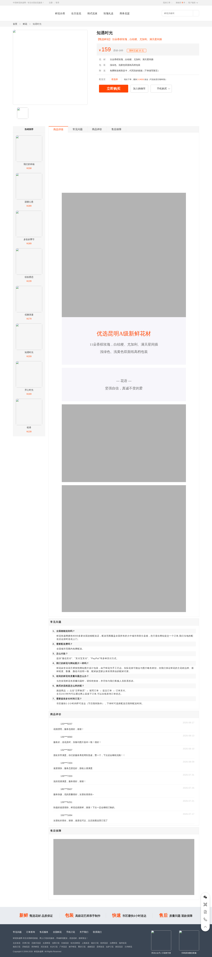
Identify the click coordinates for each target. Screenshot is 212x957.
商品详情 (58, 129)
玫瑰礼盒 (108, 13)
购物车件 (180, 3)
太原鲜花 (46, 943)
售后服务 (44, 932)
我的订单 (166, 3)
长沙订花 (54, 947)
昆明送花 (100, 947)
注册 (51, 3)
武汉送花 (44, 947)
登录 (57, 3)
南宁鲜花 (72, 947)
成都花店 (91, 947)
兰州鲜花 (128, 947)
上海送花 (85, 943)
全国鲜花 (57, 932)
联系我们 (97, 932)
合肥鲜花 (113, 943)
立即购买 (113, 88)
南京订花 (95, 943)
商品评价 (97, 129)
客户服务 (192, 3)
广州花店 (63, 947)
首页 (15, 24)
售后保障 (116, 129)
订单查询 (30, 932)
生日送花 (76, 13)
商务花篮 (125, 13)
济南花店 (26, 947)
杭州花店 (104, 943)
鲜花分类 (60, 13)
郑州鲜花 (35, 947)
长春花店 (65, 943)
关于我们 (84, 932)
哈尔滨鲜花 (75, 943)
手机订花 (70, 932)
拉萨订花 (109, 947)
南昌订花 (16, 947)
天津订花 (26, 943)
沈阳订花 (55, 943)
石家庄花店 (36, 943)
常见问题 (78, 129)
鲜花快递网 (18, 19)
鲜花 (25, 24)
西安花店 (119, 947)
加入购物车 (139, 88)
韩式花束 (92, 13)
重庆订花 (82, 947)
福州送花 (122, 943)
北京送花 (16, 943)
